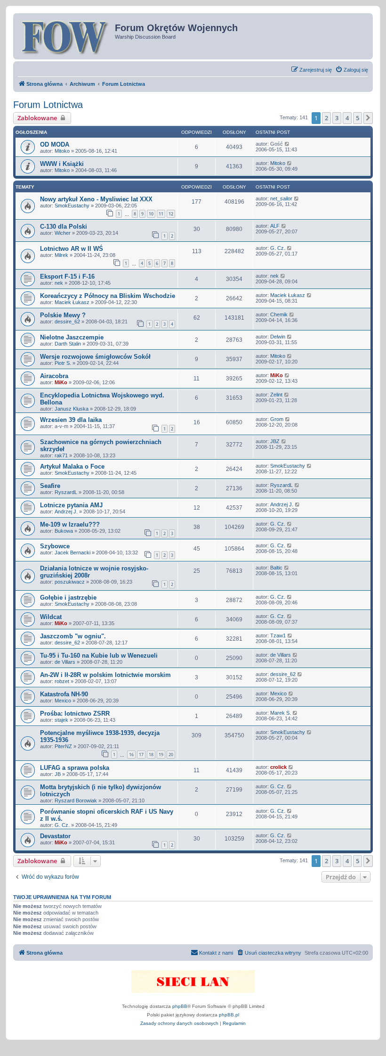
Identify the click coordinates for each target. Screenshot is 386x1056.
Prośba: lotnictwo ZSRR (75, 713)
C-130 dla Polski (63, 226)
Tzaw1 (278, 635)
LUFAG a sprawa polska (74, 767)
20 (171, 754)
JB (58, 774)
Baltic (276, 567)
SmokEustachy (72, 205)
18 (151, 754)
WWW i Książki (62, 163)
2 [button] (326, 118)
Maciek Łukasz (72, 302)
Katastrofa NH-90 (64, 694)
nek (59, 283)
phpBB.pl (229, 1014)
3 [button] (336, 118)
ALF (275, 226)
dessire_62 (67, 321)
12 (171, 214)
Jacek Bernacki (72, 552)
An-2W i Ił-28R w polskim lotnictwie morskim (105, 674)
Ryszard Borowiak (76, 800)
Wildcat (51, 616)
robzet (62, 681)
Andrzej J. (66, 511)
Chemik (279, 314)
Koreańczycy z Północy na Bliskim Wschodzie (107, 295)
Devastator (55, 836)
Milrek (61, 255)
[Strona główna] (65, 36)
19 (161, 754)
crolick (278, 767)
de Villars (65, 662)
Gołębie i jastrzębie (68, 597)
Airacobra (54, 376)
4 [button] (347, 118)
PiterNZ (63, 746)
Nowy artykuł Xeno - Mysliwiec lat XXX (96, 199)
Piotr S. (63, 363)
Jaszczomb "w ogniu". (73, 636)
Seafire (50, 485)
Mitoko (62, 151)
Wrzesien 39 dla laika (71, 419)
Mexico (63, 700)
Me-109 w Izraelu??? (70, 524)
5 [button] (357, 118)
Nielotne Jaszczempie (72, 337)
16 (131, 754)
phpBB (179, 1006)
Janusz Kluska (71, 409)
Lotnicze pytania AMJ (71, 505)
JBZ (275, 441)
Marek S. (280, 713)
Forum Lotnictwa (48, 104)
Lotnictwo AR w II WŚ (71, 248)
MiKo (61, 382)
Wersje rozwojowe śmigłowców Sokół (95, 356)
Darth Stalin (68, 343)
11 (161, 214)
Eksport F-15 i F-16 (67, 276)
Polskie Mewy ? (63, 315)
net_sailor (281, 198)
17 (141, 754)
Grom (276, 419)
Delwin (277, 336)
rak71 (61, 455)
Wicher (63, 233)
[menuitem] (351, 69)
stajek (61, 720)
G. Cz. (277, 248)
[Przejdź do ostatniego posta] (287, 144)
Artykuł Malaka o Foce (72, 466)
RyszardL (66, 492)
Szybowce (55, 546)
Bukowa (64, 531)
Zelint (276, 394)
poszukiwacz (70, 582)
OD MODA (54, 144)
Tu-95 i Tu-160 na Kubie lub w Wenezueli (99, 655)
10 (151, 214)
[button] (368, 118)
